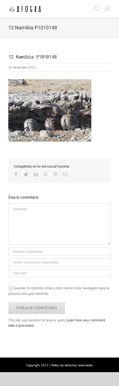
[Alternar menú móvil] (108, 8)
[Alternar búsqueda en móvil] (96, 8)
